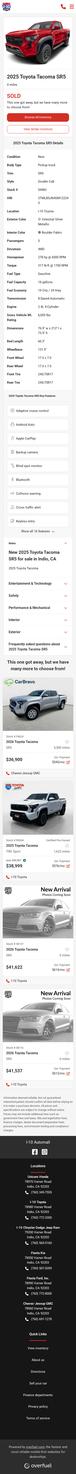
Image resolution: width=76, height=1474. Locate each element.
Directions (38, 1372)
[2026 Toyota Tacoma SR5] (38, 704)
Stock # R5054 (15, 840)
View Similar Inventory (38, 129)
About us (38, 1360)
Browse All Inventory (38, 117)
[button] (63, 6)
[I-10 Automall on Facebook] (33, 1151)
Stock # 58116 (14, 1047)
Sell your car (38, 1383)
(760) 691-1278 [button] (41, 1319)
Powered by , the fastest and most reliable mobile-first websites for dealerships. (38, 1452)
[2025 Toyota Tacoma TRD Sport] (38, 808)
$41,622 (14, 967)
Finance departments (38, 1395)
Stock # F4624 (14, 736)
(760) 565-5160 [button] (41, 1243)
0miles (65, 955)
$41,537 (14, 1070)
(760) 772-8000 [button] (41, 1293)
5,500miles (62, 748)
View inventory (38, 1348)
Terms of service (38, 1418)
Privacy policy (38, 1406)
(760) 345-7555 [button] (41, 1192)
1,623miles (62, 851)
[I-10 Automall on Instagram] (43, 1151)
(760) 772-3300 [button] (41, 1218)
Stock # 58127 (14, 944)
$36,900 (14, 759)
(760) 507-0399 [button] (41, 1268)
